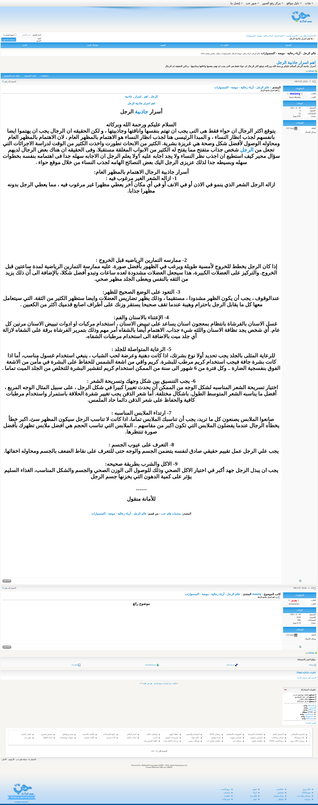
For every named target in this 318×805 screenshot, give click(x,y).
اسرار (138, 96)
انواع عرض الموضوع (12, 76)
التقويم (163, 45)
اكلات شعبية (89, 737)
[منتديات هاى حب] (301, 23)
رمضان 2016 (215, 734)
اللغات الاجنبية (88, 734)
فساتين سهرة (235, 737)
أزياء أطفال (47, 737)
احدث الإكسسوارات (151, 739)
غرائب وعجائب (277, 737)
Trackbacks (309, 714)
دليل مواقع (293, 3)
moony (256, 594)
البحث (24, 45)
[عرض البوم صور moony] (300, 581)
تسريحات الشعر (171, 737)
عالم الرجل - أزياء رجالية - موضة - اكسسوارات (241, 87)
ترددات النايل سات (170, 741)
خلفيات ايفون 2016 (257, 742)
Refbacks (309, 718)
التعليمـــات (224, 45)
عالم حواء (195, 737)
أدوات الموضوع (30, 76)
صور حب (251, 3)
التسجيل (288, 45)
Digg (311, 665)
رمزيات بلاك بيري (297, 741)
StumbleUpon (150, 665)
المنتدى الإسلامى (298, 734)
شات (308, 3)
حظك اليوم (173, 734)
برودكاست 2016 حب (277, 742)
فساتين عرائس (256, 737)
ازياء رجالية (131, 737)
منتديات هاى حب (306, 36)
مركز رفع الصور (271, 3)
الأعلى (4, 759)
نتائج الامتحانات (109, 734)
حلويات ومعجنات (66, 737)
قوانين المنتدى (311, 723)
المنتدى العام (278, 734)
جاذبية (128, 96)
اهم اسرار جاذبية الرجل (296, 62)
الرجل (154, 96)
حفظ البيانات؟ (8, 35)
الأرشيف (11, 759)
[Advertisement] (141, 230)
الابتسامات (312, 708)
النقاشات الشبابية (255, 734)
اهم (146, 96)
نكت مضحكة (299, 737)
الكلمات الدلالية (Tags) (306, 672)
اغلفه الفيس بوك (150, 741)
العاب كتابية (26, 734)
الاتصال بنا (32, 759)
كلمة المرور (38, 39)
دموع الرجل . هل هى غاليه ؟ (152, 683)
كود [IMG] (312, 710)
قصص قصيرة (46, 734)
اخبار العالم (131, 734)
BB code (311, 706)
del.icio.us (231, 665)
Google (74, 665)
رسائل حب (237, 741)
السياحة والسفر (192, 734)
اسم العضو (37, 35)
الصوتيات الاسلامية (233, 734)
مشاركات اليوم (92, 45)
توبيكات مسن (193, 741)
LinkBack (45, 76)
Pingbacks (309, 716)
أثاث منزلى (110, 737)
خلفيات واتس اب (213, 741)
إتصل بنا (235, 3)
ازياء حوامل (215, 737)
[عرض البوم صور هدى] (300, 647)
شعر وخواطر (67, 734)
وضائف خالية (152, 734)
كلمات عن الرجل (170, 683)
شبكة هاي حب (21, 759)
